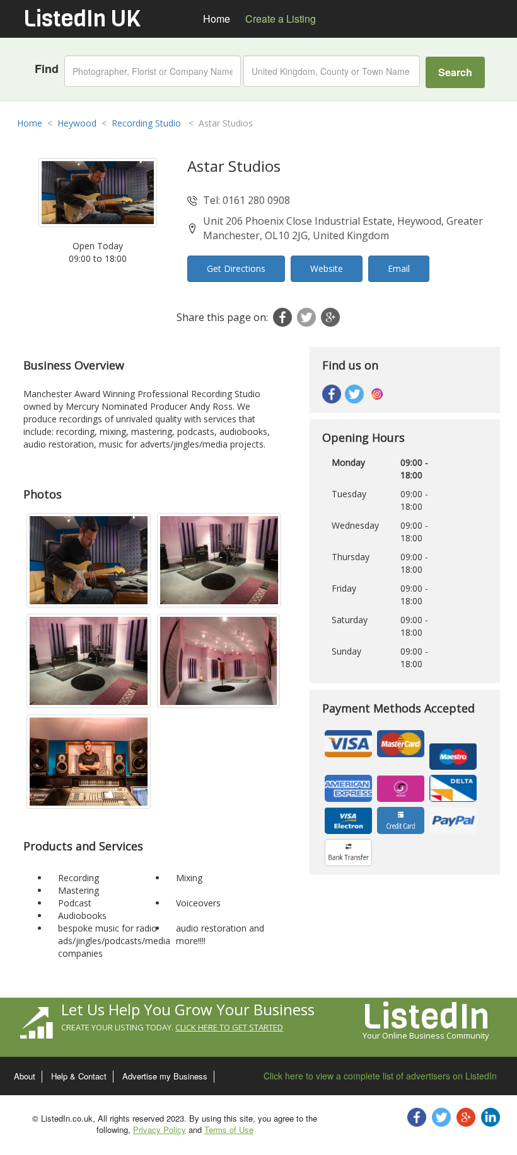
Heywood (76, 123)
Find (47, 69)
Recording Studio (147, 123)
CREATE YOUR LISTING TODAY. (172, 1027)
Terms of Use (228, 1129)
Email (399, 268)
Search (455, 72)
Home (29, 123)
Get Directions (236, 268)
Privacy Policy (159, 1129)
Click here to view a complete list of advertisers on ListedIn (380, 1075)
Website (326, 268)
